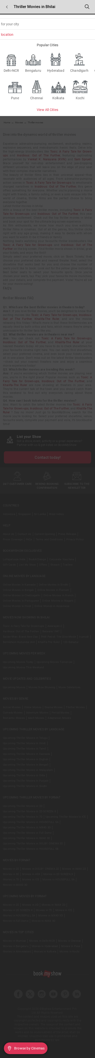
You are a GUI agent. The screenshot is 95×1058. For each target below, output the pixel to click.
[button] (7, 7)
